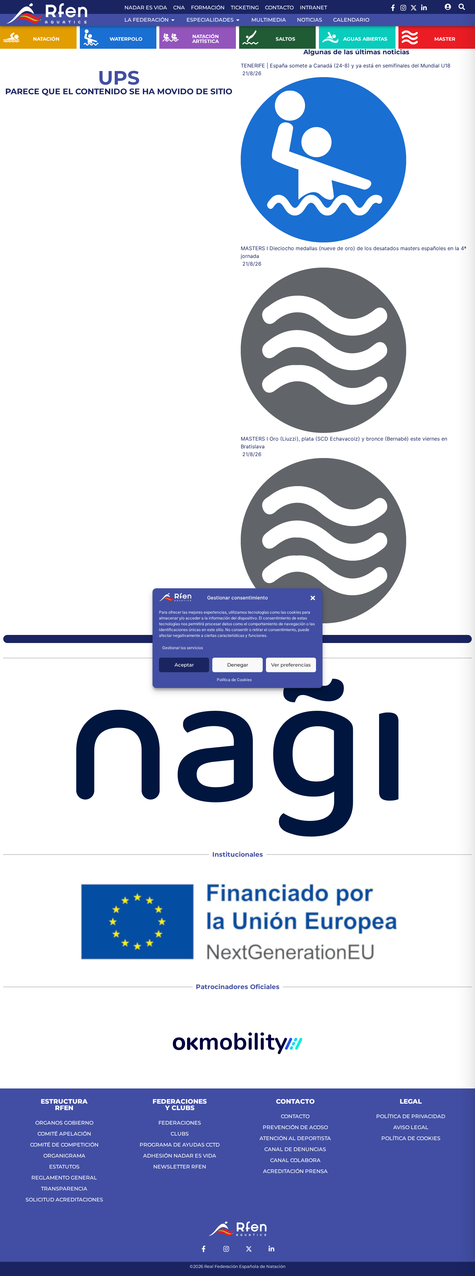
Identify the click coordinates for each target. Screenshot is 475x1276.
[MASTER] (410, 37)
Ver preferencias (291, 665)
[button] (313, 598)
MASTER (444, 39)
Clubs (180, 1134)
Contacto (279, 8)
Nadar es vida (145, 8)
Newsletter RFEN (179, 1167)
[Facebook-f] (393, 8)
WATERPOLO (126, 39)
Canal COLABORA (295, 1160)
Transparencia (64, 1189)
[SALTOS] (250, 37)
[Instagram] (403, 8)
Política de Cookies (234, 679)
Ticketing (245, 8)
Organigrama (64, 1156)
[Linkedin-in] (424, 8)
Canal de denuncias (295, 1149)
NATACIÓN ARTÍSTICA (206, 38)
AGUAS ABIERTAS (365, 39)
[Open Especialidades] (237, 20)
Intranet (313, 8)
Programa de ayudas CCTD (180, 1145)
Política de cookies (410, 1138)
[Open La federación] (172, 20)
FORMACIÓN (208, 8)
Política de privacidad (410, 1116)
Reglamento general (64, 1178)
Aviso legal (410, 1127)
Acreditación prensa (295, 1171)
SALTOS (285, 39)
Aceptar (184, 665)
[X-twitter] (413, 8)
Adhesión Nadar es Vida (179, 1156)
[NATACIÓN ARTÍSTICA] (171, 37)
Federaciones (179, 1123)
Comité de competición (64, 1145)
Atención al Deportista (295, 1138)
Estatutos (64, 1167)
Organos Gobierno (64, 1123)
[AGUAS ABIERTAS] (330, 37)
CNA (179, 8)
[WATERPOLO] (91, 37)
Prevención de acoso (295, 1127)
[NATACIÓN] (11, 37)
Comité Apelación (64, 1134)
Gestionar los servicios (182, 647)
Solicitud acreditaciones (64, 1200)
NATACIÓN (46, 39)
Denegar (237, 665)
